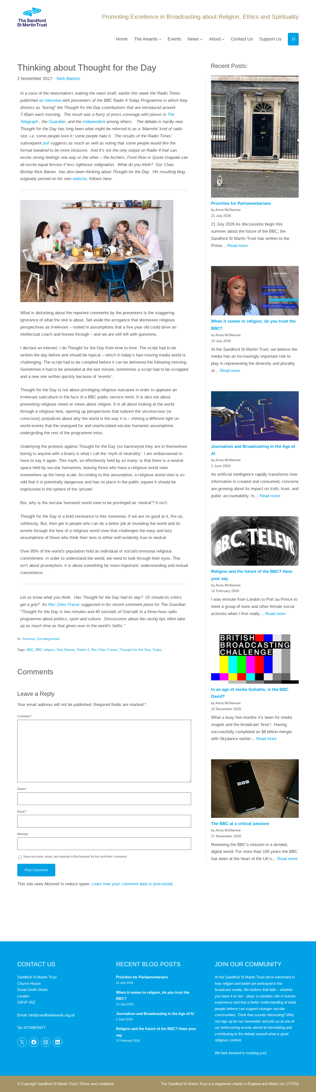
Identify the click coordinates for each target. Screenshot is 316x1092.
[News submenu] (201, 39)
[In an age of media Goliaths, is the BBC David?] (255, 660)
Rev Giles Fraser (64, 604)
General (28, 639)
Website (22, 834)
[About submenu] (223, 39)
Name (22, 789)
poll (46, 143)
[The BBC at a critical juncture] (255, 789)
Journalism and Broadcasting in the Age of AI (155, 1013)
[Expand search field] (293, 39)
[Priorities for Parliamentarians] (255, 138)
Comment (24, 716)
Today (157, 650)
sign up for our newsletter (241, 1021)
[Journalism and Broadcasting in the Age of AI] (255, 417)
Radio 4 (83, 650)
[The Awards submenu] (160, 39)
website (80, 178)
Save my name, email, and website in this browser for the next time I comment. (75, 856)
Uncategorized (48, 639)
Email (22, 811)
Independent (94, 121)
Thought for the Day (134, 650)
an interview (50, 100)
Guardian (57, 121)
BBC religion (45, 650)
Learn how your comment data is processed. (133, 884)
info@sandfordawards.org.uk (51, 1015)
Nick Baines (68, 78)
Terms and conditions (97, 1084)
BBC (30, 650)
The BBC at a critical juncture (240, 823)
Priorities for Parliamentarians (241, 203)
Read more (237, 245)
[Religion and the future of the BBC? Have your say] (255, 542)
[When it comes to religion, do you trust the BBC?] (255, 292)
